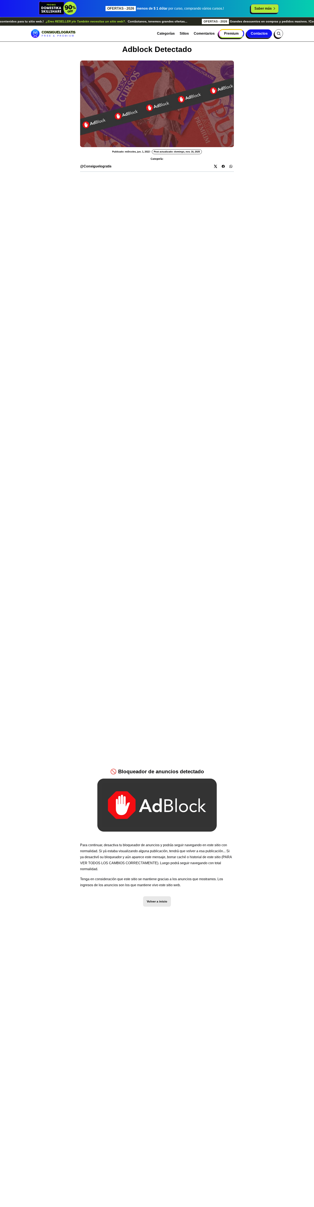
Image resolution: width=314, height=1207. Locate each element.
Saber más (263, 8)
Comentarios (204, 33)
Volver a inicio (157, 901)
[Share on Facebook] (223, 166)
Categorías (166, 33)
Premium (231, 33)
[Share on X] (216, 166)
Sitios (184, 33)
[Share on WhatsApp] (231, 166)
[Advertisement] (157, 202)
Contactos (259, 33)
